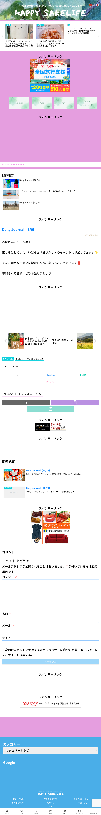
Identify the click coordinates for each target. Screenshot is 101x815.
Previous (2, 36)
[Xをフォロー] (26, 402)
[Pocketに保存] (62, 744)
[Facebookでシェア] (17, 744)
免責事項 (50, 802)
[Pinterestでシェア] (28, 752)
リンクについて (50, 799)
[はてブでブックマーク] (39, 744)
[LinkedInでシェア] (50, 752)
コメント (9, 577)
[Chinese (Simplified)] (90, 4)
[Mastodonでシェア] (39, 737)
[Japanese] (97, 4)
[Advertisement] (50, 138)
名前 (6, 613)
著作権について (18, 802)
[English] (94, 4)
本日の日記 (9, 359)
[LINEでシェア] (84, 744)
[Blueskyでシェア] (62, 737)
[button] (50, 382)
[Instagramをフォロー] (75, 402)
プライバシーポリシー (83, 799)
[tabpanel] (19, 35)
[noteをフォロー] (50, 409)
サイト (6, 637)
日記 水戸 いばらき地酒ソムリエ (30, 359)
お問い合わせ (18, 799)
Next (99, 36)
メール (8, 625)
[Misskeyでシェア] (84, 737)
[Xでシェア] (17, 737)
